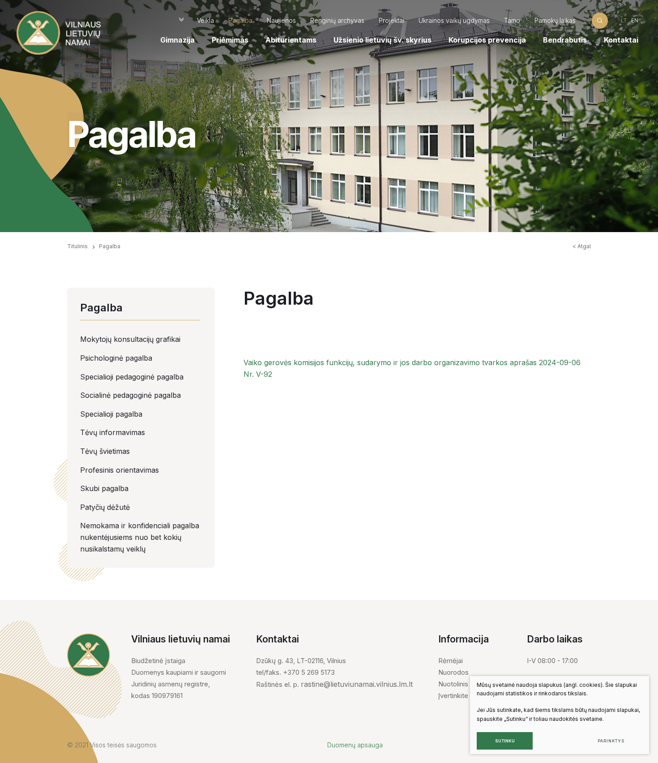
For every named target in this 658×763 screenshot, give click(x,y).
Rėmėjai (450, 660)
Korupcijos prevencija (487, 39)
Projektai (391, 20)
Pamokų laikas (555, 20)
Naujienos (281, 20)
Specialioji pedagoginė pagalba (132, 376)
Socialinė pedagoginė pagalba (130, 395)
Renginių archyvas (337, 20)
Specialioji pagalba (111, 414)
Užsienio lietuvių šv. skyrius (382, 39)
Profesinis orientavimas (119, 470)
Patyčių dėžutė (105, 507)
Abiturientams (290, 39)
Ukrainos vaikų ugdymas (454, 20)
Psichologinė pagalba (116, 357)
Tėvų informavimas (112, 432)
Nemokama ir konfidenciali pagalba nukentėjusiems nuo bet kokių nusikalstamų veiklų (139, 537)
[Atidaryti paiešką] (599, 20)
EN (634, 20)
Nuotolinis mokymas (469, 684)
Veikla (205, 20)
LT (624, 20)
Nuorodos (453, 672)
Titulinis (77, 246)
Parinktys (611, 740)
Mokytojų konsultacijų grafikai (130, 339)
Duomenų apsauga (355, 745)
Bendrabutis (565, 39)
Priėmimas (230, 39)
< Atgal (582, 246)
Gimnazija (177, 39)
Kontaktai (621, 39)
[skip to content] (181, 20)
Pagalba (240, 20)
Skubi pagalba (104, 488)
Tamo (512, 20)
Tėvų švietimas (105, 451)
